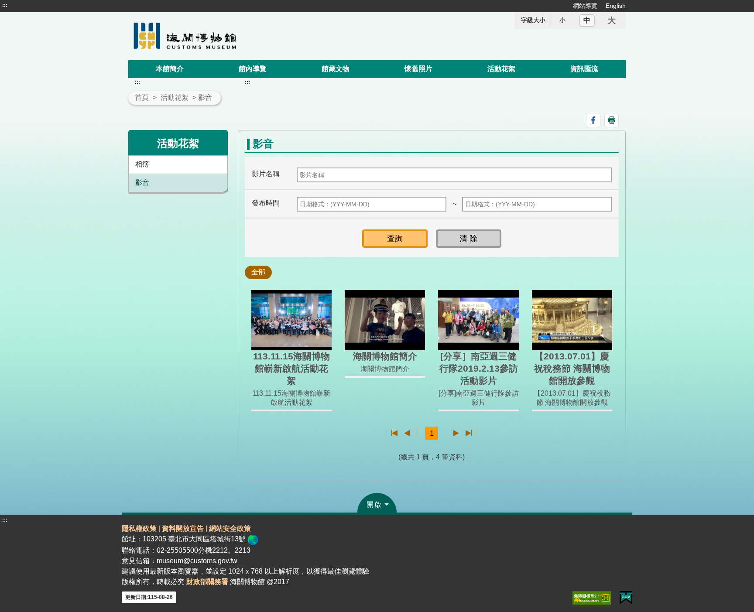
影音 (142, 182)
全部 (258, 272)
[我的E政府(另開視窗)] (626, 598)
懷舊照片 (418, 68)
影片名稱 (266, 174)
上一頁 (407, 433)
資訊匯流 (584, 68)
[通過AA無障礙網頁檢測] (591, 598)
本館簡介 (170, 68)
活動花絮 (501, 68)
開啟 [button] (374, 504)
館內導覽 (253, 68)
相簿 (142, 164)
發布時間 (266, 203)
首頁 (142, 97)
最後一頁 (468, 433)
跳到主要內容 (23, 5)
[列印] (611, 120)
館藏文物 (336, 68)
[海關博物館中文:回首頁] (227, 36)
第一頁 (395, 433)
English (616, 5)
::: (4, 5)
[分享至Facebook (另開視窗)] (593, 120)
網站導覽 (585, 5)
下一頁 (456, 433)
